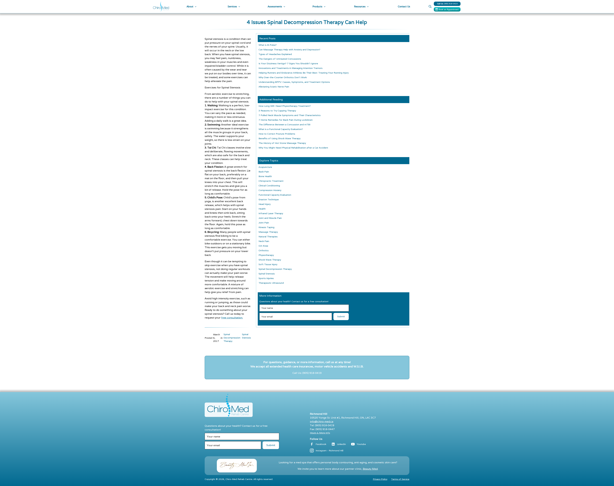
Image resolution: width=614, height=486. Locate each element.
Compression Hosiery (270, 190)
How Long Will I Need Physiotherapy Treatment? (285, 106)
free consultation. (232, 317)
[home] (161, 7)
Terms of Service (400, 479)
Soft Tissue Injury (268, 264)
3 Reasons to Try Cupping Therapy (277, 110)
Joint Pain (264, 222)
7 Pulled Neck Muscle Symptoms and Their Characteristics (290, 115)
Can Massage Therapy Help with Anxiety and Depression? (289, 49)
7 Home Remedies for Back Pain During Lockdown (286, 119)
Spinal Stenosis (246, 336)
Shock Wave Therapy (270, 259)
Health (262, 208)
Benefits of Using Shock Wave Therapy (279, 138)
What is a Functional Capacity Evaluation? (281, 129)
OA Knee (263, 245)
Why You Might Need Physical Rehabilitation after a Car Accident (293, 147)
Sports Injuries (266, 278)
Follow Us (316, 439)
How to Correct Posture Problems (277, 133)
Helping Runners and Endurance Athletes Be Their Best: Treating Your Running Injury (304, 72)
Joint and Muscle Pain (270, 218)
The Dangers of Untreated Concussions (280, 58)
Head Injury (265, 204)
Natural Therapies (268, 236)
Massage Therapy (268, 231)
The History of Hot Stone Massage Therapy (282, 143)
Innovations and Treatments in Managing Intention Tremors (291, 68)
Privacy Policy (380, 479)
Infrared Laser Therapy (271, 213)
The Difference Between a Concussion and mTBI (284, 124)
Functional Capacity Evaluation (275, 194)
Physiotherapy (266, 255)
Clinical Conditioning (269, 185)
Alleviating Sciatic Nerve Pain (274, 86)
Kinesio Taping (266, 227)
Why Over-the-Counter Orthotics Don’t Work (283, 77)
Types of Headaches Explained (275, 54)
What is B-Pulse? (268, 44)
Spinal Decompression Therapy (232, 337)
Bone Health (265, 176)
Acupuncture (265, 167)
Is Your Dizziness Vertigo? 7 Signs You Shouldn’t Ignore (288, 63)
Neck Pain (264, 241)
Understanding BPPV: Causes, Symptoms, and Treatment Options (294, 82)
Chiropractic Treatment (271, 180)
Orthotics (264, 250)
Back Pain (264, 171)
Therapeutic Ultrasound (271, 282)
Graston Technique (269, 199)
